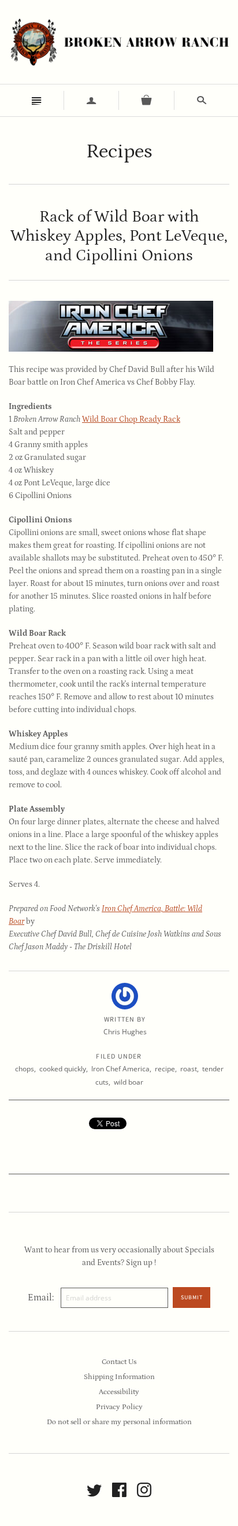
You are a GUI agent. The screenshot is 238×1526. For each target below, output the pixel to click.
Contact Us (119, 1362)
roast (188, 1069)
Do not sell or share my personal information (119, 1422)
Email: (41, 1297)
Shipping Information (119, 1377)
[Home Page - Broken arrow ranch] (119, 42)
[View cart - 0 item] (146, 100)
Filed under (119, 1056)
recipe (165, 1069)
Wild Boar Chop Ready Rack (131, 419)
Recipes (119, 151)
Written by (125, 1019)
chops (24, 1069)
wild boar (128, 1082)
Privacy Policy (119, 1407)
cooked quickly (62, 1069)
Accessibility (119, 1392)
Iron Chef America (120, 1069)
